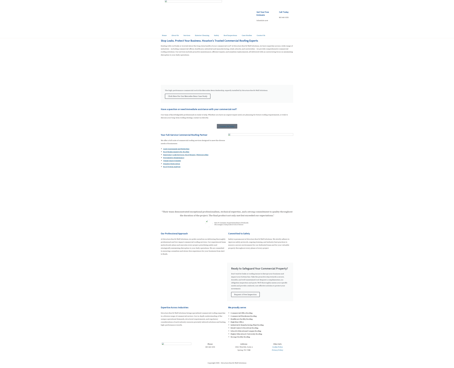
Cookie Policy (277, 347)
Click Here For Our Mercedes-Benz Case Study (187, 96)
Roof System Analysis (171, 166)
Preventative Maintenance (173, 157)
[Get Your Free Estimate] (254, 14)
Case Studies (247, 35)
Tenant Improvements (172, 160)
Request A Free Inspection (245, 294)
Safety (216, 35)
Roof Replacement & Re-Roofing (176, 152)
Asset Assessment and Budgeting (176, 149)
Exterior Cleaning (202, 35)
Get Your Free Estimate (263, 14)
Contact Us (261, 35)
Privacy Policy (277, 350)
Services (186, 35)
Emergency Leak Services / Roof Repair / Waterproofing (185, 155)
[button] (163, 192)
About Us (175, 35)
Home (164, 35)
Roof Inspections (230, 35)
